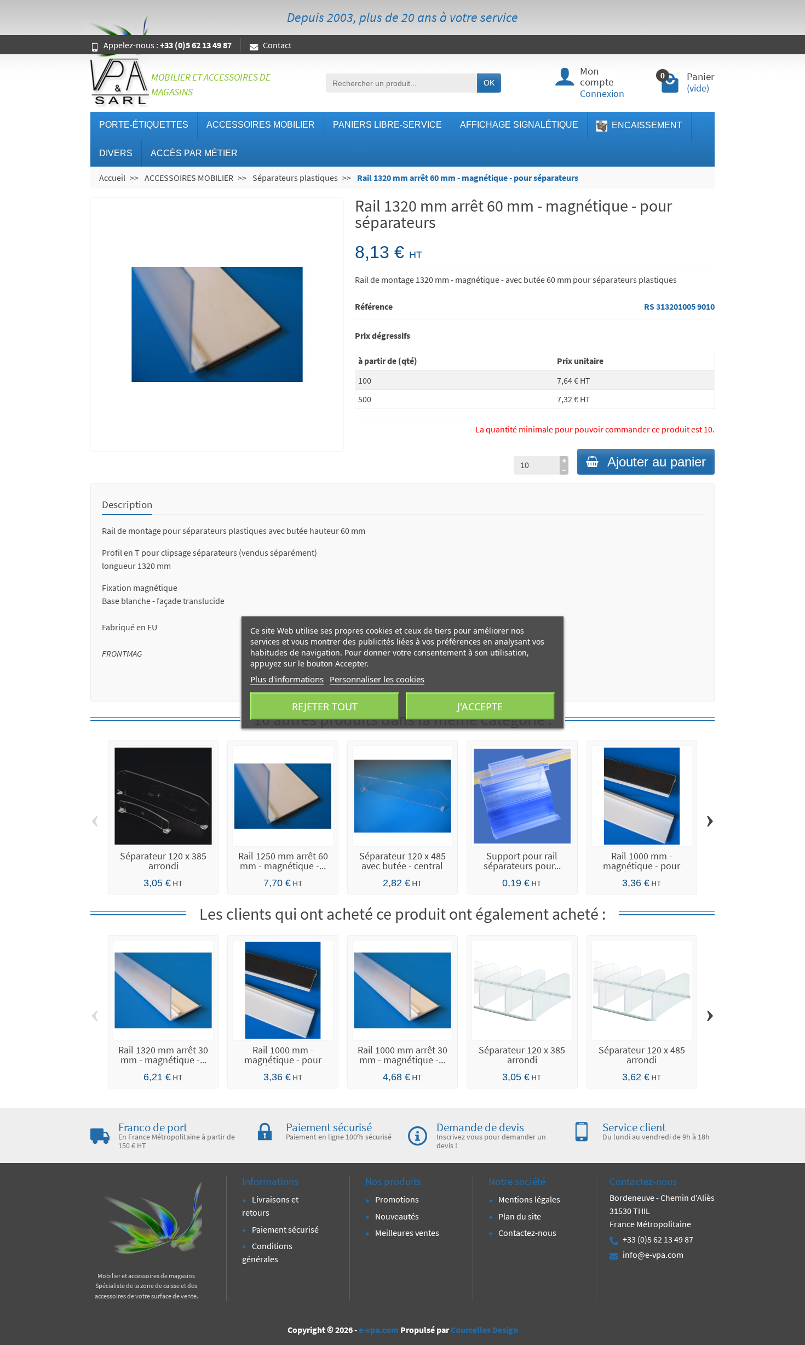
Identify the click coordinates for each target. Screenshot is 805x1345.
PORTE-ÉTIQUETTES (143, 124)
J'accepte (480, 706)
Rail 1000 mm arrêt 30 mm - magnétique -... (402, 1055)
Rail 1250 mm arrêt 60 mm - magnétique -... (283, 861)
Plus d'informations (287, 679)
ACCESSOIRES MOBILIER (260, 124)
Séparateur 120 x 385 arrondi (163, 861)
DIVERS (116, 153)
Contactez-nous (527, 1232)
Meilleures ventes (407, 1232)
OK (489, 82)
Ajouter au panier (656, 461)
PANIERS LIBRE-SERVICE (387, 124)
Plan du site (519, 1216)
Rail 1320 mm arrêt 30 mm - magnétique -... (163, 1055)
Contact (277, 44)
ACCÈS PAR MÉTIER (194, 153)
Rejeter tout (325, 706)
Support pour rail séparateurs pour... (522, 861)
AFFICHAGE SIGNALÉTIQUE (519, 124)
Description (127, 504)
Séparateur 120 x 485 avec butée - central (402, 861)
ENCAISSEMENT (646, 125)
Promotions (397, 1199)
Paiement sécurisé (285, 1229)
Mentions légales (529, 1199)
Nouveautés (397, 1216)
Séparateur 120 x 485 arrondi (642, 1055)
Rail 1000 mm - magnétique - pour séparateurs (641, 866)
